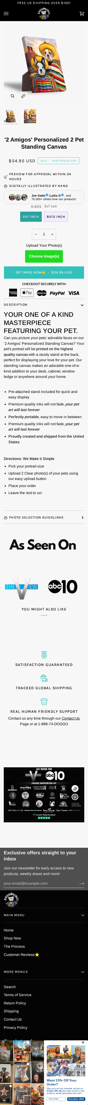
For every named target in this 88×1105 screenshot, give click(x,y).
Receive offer (76, 1099)
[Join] (78, 883)
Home (9, 930)
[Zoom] (12, 96)
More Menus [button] (16, 972)
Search (10, 987)
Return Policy (15, 1003)
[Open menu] (11, 13)
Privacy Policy (15, 1028)
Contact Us (71, 718)
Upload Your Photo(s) (44, 245)
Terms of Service (17, 995)
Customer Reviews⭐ (21, 955)
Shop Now (12, 938)
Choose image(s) (44, 256)
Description (15, 305)
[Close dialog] (83, 1042)
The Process (14, 946)
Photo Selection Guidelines (36, 517)
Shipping (11, 1011)
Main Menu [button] (14, 915)
